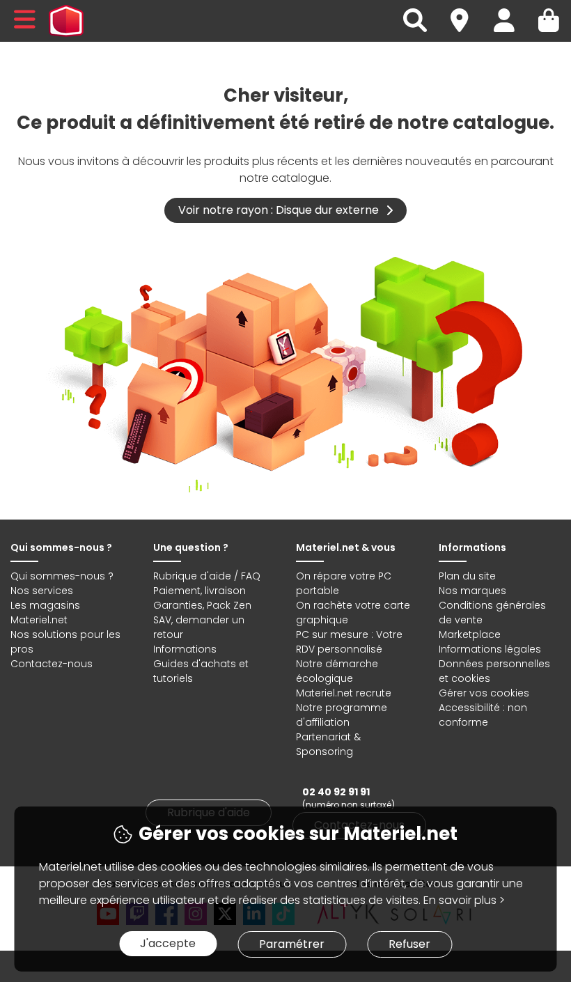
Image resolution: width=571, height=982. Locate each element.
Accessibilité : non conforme (483, 715)
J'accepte (168, 943)
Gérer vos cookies (484, 693)
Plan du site (467, 576)
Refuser (409, 944)
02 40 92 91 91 (336, 792)
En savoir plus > (464, 900)
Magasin (466, 12)
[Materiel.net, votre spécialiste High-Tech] (66, 21)
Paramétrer (291, 944)
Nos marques (472, 591)
